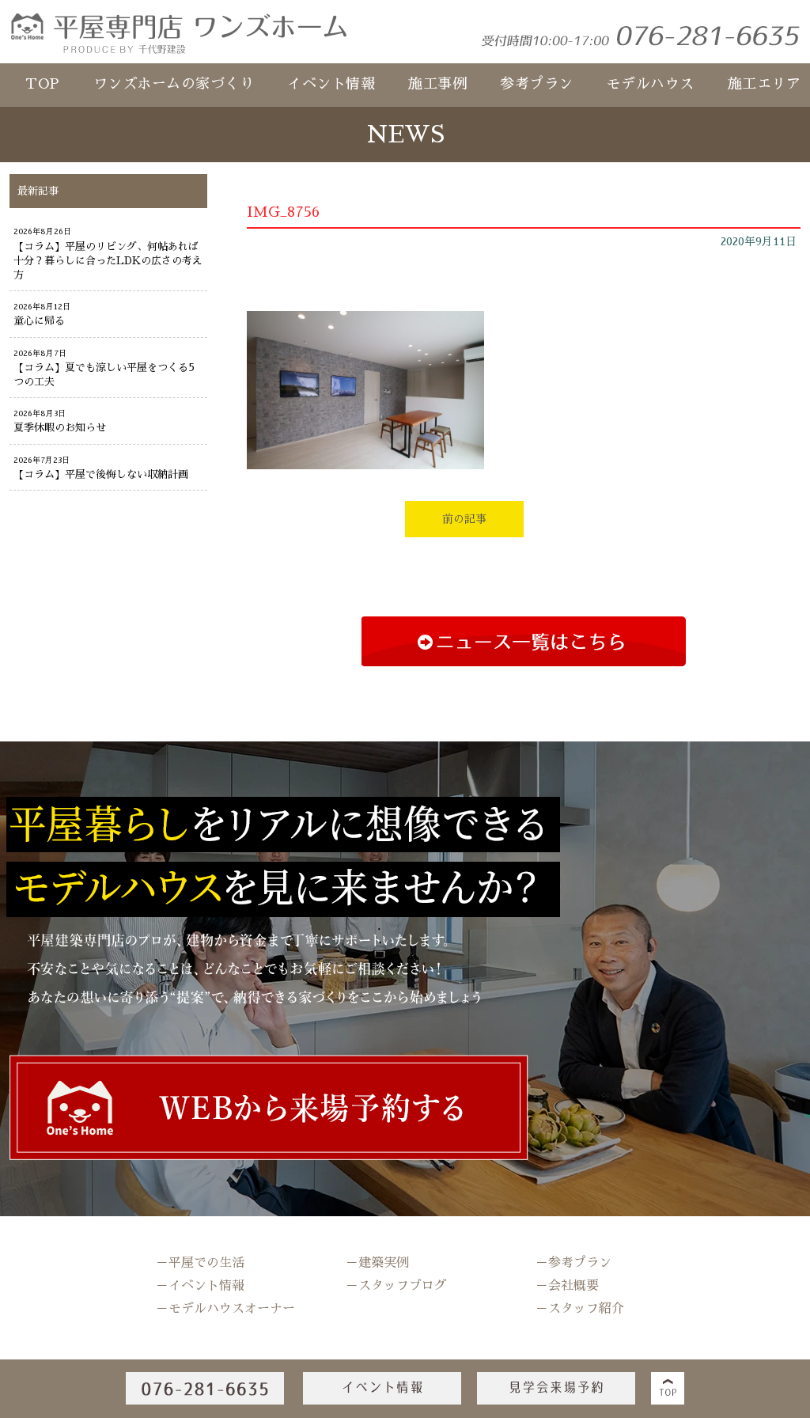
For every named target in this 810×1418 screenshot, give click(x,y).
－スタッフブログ (396, 1286)
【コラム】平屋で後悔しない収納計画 (100, 474)
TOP (42, 84)
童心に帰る (39, 321)
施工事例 (437, 84)
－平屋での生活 (200, 1263)
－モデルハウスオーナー (225, 1308)
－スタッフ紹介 (580, 1308)
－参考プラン (573, 1263)
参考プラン (536, 84)
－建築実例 (377, 1263)
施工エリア (764, 84)
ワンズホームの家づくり (174, 84)
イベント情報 (331, 84)
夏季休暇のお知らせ (59, 428)
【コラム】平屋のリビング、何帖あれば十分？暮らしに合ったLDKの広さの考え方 (107, 260)
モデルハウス (651, 84)
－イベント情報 (200, 1286)
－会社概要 (567, 1286)
